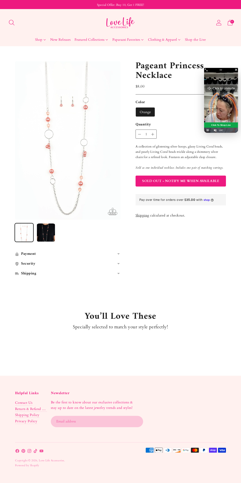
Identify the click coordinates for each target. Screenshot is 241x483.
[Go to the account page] (219, 22)
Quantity (143, 124)
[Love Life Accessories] (120, 23)
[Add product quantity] (139, 134)
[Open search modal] (11, 22)
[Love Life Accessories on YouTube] (41, 452)
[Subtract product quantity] (152, 134)
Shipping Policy (27, 415)
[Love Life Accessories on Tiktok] (35, 452)
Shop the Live (195, 39)
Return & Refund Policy (33, 409)
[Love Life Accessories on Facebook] (17, 452)
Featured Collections (89, 39)
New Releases (60, 39)
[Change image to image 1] (24, 232)
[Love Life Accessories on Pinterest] (23, 452)
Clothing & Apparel (162, 39)
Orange (145, 112)
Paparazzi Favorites (126, 39)
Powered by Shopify (27, 465)
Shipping (142, 215)
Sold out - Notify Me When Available (180, 181)
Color (140, 102)
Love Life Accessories (51, 460)
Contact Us (24, 402)
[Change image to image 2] (46, 232)
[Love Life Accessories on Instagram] (29, 452)
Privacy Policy (26, 421)
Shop (38, 39)
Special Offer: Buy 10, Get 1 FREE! (120, 5)
